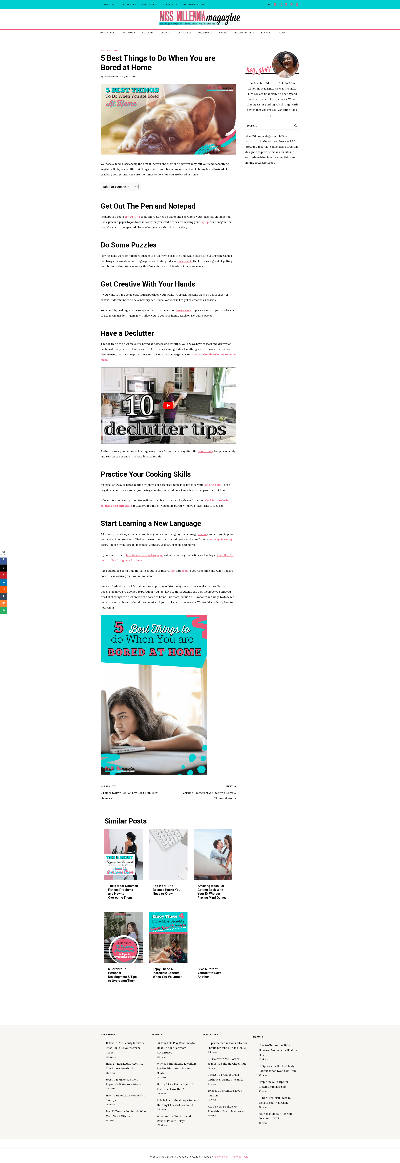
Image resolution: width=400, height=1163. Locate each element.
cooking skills (212, 485)
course (202, 534)
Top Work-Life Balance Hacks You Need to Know (166, 890)
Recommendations (193, 4)
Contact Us (170, 4)
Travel (281, 32)
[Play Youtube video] (168, 405)
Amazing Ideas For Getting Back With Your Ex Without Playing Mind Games (212, 891)
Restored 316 (222, 1157)
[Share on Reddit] (3, 589)
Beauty (265, 32)
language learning (220, 539)
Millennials (205, 32)
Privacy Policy (241, 1157)
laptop (205, 222)
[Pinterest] (291, 4)
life (173, 570)
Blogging (148, 32)
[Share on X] (3, 568)
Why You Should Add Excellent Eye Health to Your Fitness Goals (176, 1068)
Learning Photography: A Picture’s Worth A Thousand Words (208, 792)
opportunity (205, 451)
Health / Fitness (244, 32)
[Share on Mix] (3, 603)
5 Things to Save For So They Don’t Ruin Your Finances (129, 792)
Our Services (128, 4)
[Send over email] (3, 610)
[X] (280, 4)
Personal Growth (110, 50)
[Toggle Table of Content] (134, 186)
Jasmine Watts (111, 76)
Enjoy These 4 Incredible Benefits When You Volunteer (167, 973)
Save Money (128, 32)
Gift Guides (184, 32)
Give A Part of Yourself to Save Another (209, 973)
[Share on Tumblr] (3, 596)
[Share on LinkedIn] (3, 582)
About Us (108, 4)
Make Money (107, 32)
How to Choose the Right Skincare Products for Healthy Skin (278, 1050)
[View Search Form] (269, 4)
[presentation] (123, 854)
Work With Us (149, 4)
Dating (223, 32)
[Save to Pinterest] (3, 575)
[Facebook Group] (297, 4)
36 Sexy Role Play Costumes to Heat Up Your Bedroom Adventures (176, 1047)
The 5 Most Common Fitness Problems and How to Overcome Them (123, 891)
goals (184, 570)
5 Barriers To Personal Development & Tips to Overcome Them (122, 975)
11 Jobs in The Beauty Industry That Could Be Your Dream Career (125, 1047)
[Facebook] (275, 4)
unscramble (185, 261)
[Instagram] (286, 4)
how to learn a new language (144, 555)
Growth (165, 32)
